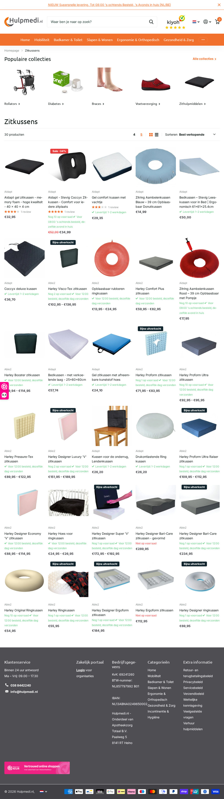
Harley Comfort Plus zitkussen (150, 291)
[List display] (156, 134)
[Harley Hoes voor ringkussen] (68, 503)
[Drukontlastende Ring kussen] (156, 426)
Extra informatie (197, 662)
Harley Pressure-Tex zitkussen (18, 459)
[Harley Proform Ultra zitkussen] (199, 344)
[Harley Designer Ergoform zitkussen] (112, 579)
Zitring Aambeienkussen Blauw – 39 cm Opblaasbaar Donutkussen (153, 201)
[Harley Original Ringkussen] (24, 579)
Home (25, 39)
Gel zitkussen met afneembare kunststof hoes (111, 377)
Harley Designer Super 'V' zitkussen (110, 536)
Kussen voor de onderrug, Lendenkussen (110, 459)
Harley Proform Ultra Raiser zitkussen (198, 459)
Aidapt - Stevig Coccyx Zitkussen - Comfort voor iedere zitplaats (68, 201)
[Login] (207, 22)
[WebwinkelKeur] (37, 768)
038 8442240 (20, 685)
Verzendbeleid (193, 693)
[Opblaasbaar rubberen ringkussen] (112, 258)
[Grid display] (151, 134)
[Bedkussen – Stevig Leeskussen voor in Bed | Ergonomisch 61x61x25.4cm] (199, 167)
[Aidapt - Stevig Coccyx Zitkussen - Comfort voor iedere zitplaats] (68, 167)
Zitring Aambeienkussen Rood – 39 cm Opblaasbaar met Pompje (199, 293)
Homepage (11, 50)
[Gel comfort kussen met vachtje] (112, 167)
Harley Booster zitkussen (22, 375)
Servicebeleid (193, 688)
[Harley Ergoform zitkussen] (156, 579)
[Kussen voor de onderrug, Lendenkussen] (112, 426)
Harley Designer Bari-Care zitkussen (198, 536)
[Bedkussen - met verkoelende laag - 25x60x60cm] (68, 344)
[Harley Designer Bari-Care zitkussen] (199, 503)
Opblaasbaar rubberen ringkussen (108, 291)
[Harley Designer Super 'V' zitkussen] (112, 503)
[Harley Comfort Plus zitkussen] (156, 258)
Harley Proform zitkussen (154, 375)
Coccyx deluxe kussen (20, 289)
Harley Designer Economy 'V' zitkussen (22, 536)
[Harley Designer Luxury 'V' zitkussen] (68, 426)
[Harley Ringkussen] (68, 579)
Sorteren (171, 134)
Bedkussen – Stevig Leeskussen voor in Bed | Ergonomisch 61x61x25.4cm (198, 201)
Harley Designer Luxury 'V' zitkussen (67, 459)
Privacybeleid (193, 682)
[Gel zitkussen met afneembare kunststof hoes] (112, 344)
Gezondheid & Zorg (161, 705)
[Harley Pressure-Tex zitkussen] (24, 426)
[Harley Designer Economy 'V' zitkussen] (24, 503)
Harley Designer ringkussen (199, 610)
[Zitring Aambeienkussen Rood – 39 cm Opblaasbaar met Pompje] (199, 258)
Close (219, 5)
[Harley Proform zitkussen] (156, 344)
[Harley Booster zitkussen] (24, 344)
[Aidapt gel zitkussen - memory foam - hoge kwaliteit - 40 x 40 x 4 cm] (24, 167)
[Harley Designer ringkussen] (199, 579)
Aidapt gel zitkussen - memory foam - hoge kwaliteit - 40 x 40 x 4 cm (23, 201)
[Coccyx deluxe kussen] (24, 258)
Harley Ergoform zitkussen (154, 610)
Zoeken (151, 21)
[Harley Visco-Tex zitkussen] (68, 258)
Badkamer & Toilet (161, 682)
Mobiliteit (154, 676)
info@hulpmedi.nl (24, 692)
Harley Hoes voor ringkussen (60, 536)
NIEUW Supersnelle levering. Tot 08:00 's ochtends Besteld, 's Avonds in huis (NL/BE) (109, 5)
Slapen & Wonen (159, 688)
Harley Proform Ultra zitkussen (193, 377)
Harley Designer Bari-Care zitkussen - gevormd (154, 536)
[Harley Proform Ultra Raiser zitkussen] (199, 426)
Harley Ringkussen (61, 610)
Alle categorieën (41, 40)
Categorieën (159, 662)
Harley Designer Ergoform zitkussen (110, 612)
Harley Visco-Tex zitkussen (67, 289)
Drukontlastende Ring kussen (151, 459)
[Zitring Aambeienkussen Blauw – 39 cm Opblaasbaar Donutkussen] (156, 167)
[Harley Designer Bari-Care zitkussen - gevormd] (156, 503)
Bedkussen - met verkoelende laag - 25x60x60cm (67, 377)
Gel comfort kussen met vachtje (109, 199)
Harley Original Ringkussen (23, 610)
